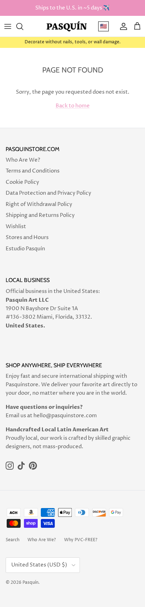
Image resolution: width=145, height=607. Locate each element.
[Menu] (7, 26)
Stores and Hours (27, 237)
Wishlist (16, 226)
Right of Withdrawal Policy (39, 204)
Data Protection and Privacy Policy (48, 193)
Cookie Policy (22, 182)
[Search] (23, 26)
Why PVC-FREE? (80, 540)
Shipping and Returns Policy (40, 215)
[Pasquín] (66, 26)
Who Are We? (23, 160)
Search (12, 540)
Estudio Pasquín (25, 248)
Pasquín (30, 583)
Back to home (73, 105)
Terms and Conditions (32, 171)
